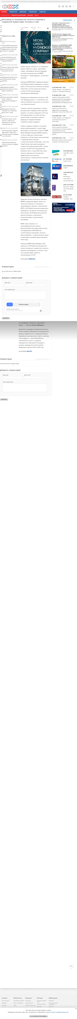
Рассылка (39, 1006)
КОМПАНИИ (23, 12)
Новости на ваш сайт (30, 1005)
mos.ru (29, 351)
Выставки (4, 1005)
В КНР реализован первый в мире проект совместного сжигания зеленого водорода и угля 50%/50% (10, 133)
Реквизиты (51, 1000)
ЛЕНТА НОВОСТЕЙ (5, 15)
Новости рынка (67, 20)
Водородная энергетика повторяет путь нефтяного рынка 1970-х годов (9, 110)
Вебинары (4, 1003)
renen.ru (32, 259)
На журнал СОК (29, 1003)
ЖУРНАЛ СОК (13, 12)
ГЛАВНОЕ (4, 12)
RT (66, 6)
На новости (28, 1000)
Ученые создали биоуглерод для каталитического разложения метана (10, 69)
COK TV (36, 15)
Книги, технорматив (18, 1003)
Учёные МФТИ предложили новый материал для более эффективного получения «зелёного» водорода (9, 48)
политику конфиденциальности (59, 1012)
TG (59, 6)
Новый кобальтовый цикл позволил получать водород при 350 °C (10, 144)
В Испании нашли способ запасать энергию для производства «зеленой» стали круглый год (9, 121)
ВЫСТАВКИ (30, 15)
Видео (15, 1005)
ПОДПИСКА (42, 12)
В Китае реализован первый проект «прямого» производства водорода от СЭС (10, 99)
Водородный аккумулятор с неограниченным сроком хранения (10, 79)
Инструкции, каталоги (19, 1000)
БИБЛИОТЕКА (33, 12)
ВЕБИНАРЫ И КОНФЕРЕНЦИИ (19, 15)
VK (63, 6)
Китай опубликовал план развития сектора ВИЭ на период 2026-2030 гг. (9, 59)
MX (70, 6)
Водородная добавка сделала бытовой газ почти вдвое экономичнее (9, 89)
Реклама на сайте (41, 1004)
